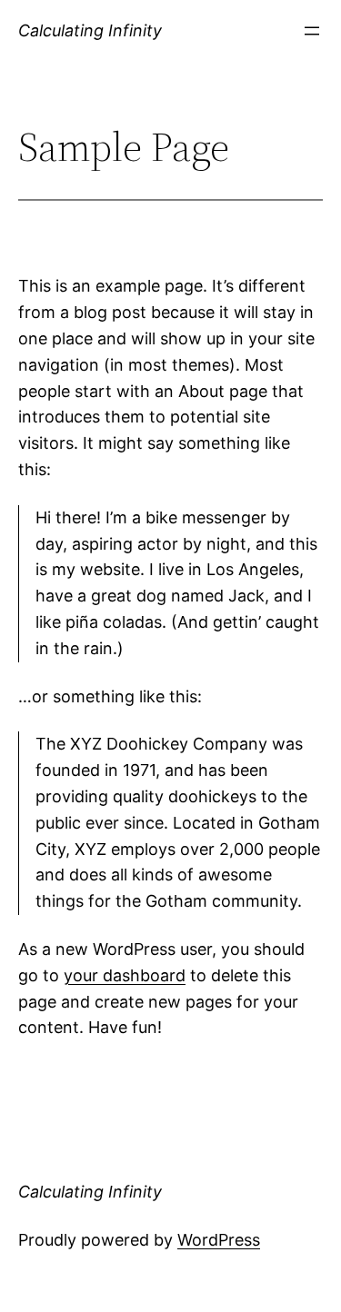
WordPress (218, 1239)
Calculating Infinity (90, 30)
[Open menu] (312, 31)
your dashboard (125, 975)
